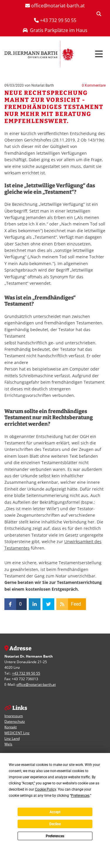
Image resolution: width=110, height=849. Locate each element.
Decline (55, 824)
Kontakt (10, 727)
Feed (76, 604)
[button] (94, 54)
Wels (8, 744)
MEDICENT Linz (17, 732)
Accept (55, 812)
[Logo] (39, 54)
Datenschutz (14, 721)
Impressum (13, 715)
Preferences (55, 836)
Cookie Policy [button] (45, 789)
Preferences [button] (80, 796)
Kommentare (94, 85)
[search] (99, 13)
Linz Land (12, 738)
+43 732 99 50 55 (26, 673)
